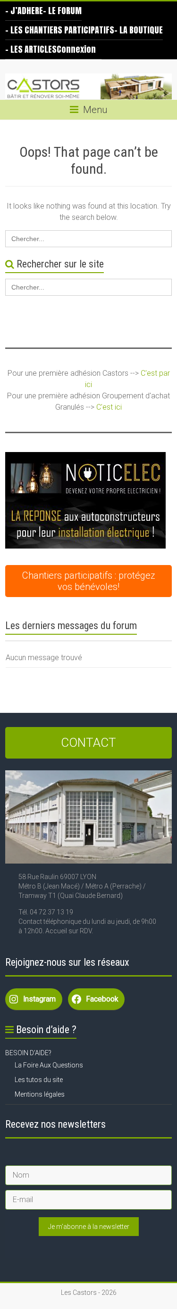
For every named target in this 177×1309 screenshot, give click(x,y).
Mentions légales (40, 1094)
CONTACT (88, 742)
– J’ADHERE (24, 10)
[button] (85, 500)
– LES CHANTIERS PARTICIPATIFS (59, 30)
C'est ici (109, 407)
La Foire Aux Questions (49, 1065)
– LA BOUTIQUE (138, 30)
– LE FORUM (62, 10)
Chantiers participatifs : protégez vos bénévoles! (88, 581)
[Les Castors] (88, 86)
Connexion (76, 49)
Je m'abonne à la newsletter (88, 1226)
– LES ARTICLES (31, 49)
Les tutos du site (39, 1079)
